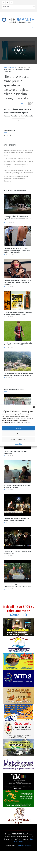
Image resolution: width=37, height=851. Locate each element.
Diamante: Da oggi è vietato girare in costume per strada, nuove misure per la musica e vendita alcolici (17, 250)
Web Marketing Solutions (22, 845)
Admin (21, 842)
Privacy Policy (18, 444)
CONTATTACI (18, 615)
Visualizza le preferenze (18, 439)
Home (5, 67)
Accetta (18, 428)
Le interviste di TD (12, 67)
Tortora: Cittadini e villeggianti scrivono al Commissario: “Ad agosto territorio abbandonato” (16, 178)
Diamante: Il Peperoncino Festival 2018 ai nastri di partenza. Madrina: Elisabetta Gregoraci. (17, 282)
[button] (34, 407)
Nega (18, 434)
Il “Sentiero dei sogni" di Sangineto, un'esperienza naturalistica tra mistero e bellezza (17, 218)
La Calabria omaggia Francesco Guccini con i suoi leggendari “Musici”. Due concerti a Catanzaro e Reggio (18, 153)
